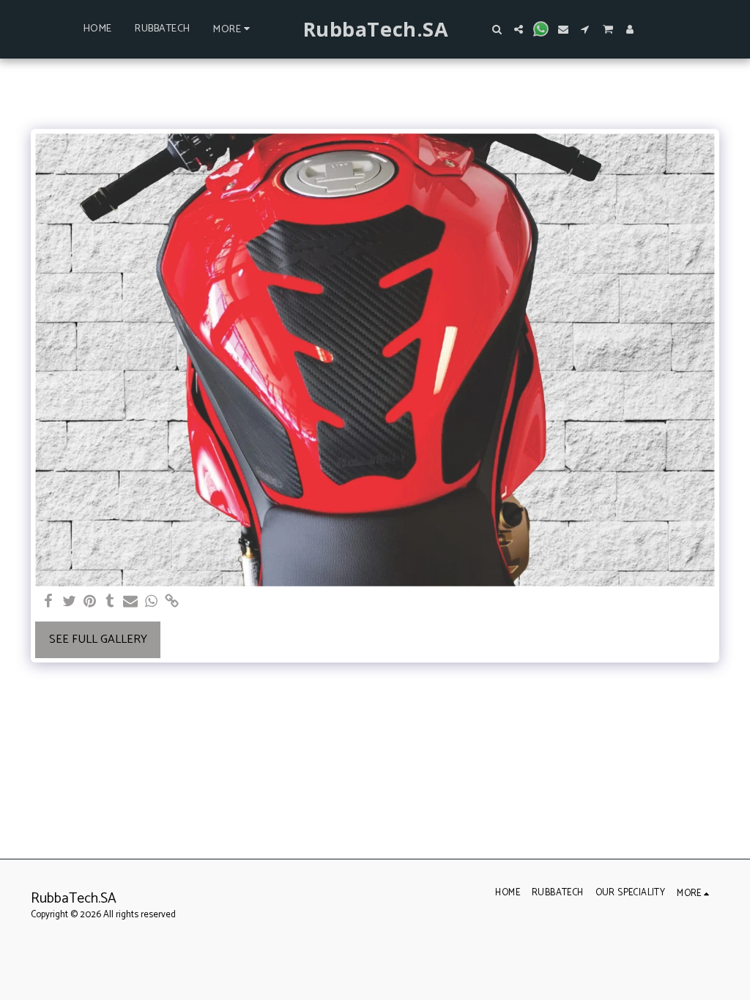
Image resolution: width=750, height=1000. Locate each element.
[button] (496, 29)
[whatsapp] (151, 602)
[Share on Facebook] (48, 602)
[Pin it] (89, 602)
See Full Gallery (98, 639)
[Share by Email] (130, 602)
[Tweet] (69, 602)
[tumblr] (110, 602)
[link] (171, 602)
